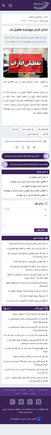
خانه (46, 17)
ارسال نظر (41, 230)
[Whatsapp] (17, 147)
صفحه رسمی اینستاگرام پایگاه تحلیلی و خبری (29, 164)
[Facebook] (23, 147)
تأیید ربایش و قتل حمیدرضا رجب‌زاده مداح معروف (27, 243)
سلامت (25, 393)
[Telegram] (34, 147)
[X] (28, 147)
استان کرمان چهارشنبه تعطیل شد (33, 186)
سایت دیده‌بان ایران (30, 81)
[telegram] (21, 402)
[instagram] (30, 402)
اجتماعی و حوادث (35, 17)
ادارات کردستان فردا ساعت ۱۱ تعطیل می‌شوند (28, 314)
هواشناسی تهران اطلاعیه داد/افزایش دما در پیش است (26, 300)
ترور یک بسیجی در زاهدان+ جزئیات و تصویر (29, 356)
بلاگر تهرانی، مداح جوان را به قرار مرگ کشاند (30, 261)
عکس (18, 393)
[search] (3, 5)
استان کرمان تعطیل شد (37, 177)
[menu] (10, 5)
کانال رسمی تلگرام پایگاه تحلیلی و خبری (22, 156)
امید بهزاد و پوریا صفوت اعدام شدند (33, 296)
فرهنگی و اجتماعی (11, 389)
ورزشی (32, 393)
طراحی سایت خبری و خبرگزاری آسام (23, 418)
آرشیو (8, 308)
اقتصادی (23, 389)
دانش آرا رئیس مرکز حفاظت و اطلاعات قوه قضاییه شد (26, 248)
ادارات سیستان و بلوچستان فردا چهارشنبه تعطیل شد (27, 291)
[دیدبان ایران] (41, 5)
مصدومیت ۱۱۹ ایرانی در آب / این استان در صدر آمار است (24, 335)
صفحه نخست (42, 389)
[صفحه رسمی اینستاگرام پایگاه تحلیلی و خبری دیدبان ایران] (5, 164)
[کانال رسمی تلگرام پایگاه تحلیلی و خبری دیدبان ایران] (46, 156)
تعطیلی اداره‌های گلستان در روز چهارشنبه (31, 195)
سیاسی (32, 389)
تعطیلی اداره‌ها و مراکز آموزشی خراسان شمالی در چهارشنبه (25, 190)
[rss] (38, 402)
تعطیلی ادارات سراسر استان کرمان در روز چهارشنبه (28, 181)
